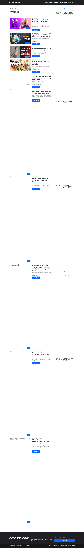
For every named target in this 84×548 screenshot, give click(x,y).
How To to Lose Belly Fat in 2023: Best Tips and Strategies (41, 49)
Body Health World (27, 545)
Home (46, 2)
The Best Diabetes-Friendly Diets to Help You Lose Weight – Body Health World (41, 78)
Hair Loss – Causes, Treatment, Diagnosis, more (68, 273)
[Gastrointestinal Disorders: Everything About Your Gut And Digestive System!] (59, 227)
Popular (64, 8)
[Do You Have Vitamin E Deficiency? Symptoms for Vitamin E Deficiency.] (59, 55)
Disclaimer (65, 545)
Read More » (36, 30)
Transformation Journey (65, 2)
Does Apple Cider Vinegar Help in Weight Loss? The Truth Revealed (41, 63)
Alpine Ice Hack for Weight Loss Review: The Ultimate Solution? (41, 35)
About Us (50, 545)
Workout (56, 2)
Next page (49, 527)
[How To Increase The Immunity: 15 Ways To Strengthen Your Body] (59, 141)
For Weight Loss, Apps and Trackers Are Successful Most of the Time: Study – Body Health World (41, 268)
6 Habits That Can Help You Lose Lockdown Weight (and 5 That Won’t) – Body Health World (41, 441)
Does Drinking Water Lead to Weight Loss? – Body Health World (40, 354)
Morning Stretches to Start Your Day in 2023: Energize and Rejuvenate (41, 21)
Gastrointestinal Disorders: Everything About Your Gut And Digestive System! (67, 187)
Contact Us (55, 545)
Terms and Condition (71, 545)
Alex (34, 18)
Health (50, 2)
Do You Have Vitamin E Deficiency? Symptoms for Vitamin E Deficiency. (68, 13)
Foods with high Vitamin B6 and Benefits (68, 359)
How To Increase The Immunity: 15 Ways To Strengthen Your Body (67, 100)
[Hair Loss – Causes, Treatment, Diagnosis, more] (59, 314)
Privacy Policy (60, 545)
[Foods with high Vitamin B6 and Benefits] (59, 400)
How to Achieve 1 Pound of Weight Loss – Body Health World (40, 180)
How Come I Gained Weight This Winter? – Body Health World (41, 92)
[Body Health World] (14, 2)
